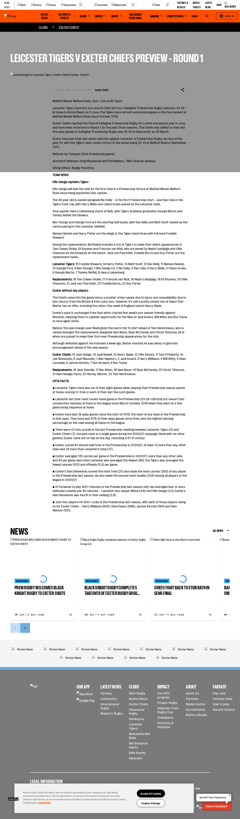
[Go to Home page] (16, 16)
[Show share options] (182, 89)
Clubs (43, 27)
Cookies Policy (44, 802)
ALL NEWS (218, 530)
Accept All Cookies (150, 793)
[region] (104, 798)
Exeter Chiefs (69, 27)
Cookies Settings (150, 803)
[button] (13, 799)
